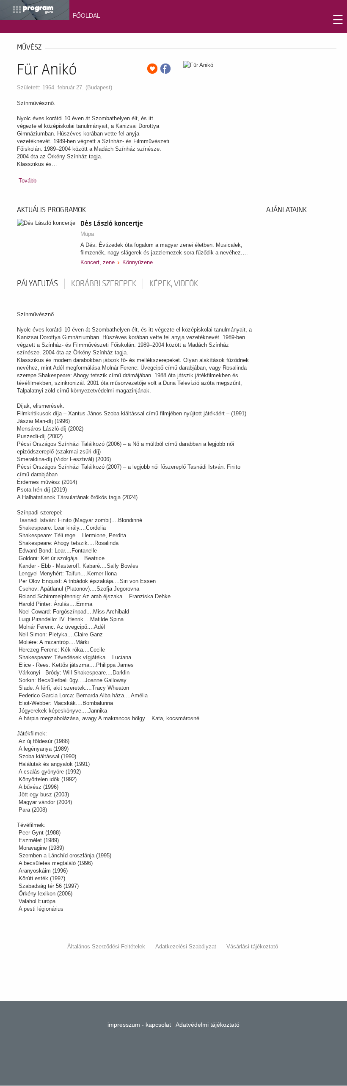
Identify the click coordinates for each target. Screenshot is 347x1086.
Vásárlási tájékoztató (252, 946)
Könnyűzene (137, 262)
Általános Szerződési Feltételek (106, 946)
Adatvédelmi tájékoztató (208, 1024)
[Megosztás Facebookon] (165, 69)
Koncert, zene (97, 262)
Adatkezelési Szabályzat (185, 946)
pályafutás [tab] (37, 283)
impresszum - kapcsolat (139, 1024)
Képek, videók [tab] (173, 283)
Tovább (27, 180)
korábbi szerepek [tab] (103, 283)
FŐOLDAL (86, 15)
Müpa (87, 234)
